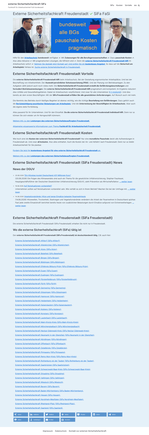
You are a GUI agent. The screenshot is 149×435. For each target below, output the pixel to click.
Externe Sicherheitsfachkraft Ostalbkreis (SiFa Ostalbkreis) (41, 348)
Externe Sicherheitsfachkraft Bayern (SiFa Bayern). (37, 386)
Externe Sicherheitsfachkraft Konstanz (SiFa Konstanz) (39, 313)
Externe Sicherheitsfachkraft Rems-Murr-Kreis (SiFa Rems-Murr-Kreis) (45, 356)
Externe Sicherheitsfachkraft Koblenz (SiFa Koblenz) (38, 309)
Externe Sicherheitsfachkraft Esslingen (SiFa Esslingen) (39, 275)
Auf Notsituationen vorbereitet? (38, 186)
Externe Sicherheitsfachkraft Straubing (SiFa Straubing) (39, 373)
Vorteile (128, 5)
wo (135, 5)
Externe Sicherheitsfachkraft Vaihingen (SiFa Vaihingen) (39, 378)
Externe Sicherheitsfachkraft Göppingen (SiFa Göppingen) (40, 292)
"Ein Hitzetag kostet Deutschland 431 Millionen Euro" (47, 175)
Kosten (119, 5)
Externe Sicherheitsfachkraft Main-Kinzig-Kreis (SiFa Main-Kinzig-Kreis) (46, 322)
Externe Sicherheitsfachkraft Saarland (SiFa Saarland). (39, 408)
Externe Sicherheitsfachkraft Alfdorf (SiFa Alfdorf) (37, 240)
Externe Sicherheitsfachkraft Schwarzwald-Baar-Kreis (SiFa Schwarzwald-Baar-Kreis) (52, 369)
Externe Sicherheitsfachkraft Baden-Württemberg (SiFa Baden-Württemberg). (49, 391)
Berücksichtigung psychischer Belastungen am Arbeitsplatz (43, 104)
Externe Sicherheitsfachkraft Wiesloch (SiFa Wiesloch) (39, 382)
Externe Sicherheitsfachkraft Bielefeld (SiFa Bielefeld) (38, 253)
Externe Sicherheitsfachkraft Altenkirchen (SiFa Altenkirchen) (42, 245)
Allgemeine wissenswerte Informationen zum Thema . (57, 126)
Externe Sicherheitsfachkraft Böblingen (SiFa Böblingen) (40, 262)
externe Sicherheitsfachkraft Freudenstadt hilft (106, 61)
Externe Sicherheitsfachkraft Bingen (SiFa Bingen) (37, 258)
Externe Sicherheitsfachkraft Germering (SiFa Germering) (40, 288)
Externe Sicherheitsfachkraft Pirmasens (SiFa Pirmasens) (40, 352)
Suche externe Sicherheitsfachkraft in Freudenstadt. (57, 67)
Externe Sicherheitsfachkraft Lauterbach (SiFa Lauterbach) (41, 318)
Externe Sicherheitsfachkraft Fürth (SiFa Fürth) (35, 283)
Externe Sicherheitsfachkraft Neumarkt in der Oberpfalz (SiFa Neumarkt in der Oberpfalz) (54, 335)
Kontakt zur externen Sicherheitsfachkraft (87, 431)
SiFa (112, 5)
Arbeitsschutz (30, 58)
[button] (21, 414)
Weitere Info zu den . (51, 121)
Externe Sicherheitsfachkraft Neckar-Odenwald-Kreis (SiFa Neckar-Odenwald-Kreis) (52, 331)
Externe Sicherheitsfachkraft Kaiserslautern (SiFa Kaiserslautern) (43, 305)
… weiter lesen (125, 181)
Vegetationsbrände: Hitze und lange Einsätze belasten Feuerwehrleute (55, 196)
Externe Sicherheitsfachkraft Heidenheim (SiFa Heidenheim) (41, 301)
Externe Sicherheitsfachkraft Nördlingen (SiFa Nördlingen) (40, 339)
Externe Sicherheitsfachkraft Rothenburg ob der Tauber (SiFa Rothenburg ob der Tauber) (54, 361)
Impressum (48, 431)
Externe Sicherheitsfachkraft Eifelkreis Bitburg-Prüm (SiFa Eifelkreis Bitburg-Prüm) (51, 266)
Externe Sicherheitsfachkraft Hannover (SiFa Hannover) (39, 296)
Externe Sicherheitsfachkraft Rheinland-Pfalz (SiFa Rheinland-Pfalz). (45, 403)
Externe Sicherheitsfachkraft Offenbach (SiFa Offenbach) (40, 343)
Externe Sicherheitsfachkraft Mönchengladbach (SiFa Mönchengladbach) (47, 326)
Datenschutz (61, 431)
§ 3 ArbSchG (115, 92)
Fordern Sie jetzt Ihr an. (57, 150)
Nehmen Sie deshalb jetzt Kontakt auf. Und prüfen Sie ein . (69, 64)
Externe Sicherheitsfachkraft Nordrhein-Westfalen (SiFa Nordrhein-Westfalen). (49, 399)
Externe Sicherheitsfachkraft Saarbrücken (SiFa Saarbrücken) (42, 365)
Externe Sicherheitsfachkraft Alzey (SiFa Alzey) (36, 249)
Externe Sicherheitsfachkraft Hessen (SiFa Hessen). (37, 395)
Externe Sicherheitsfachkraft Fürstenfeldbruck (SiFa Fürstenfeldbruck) (46, 279)
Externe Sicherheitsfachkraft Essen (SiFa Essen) (36, 271)
